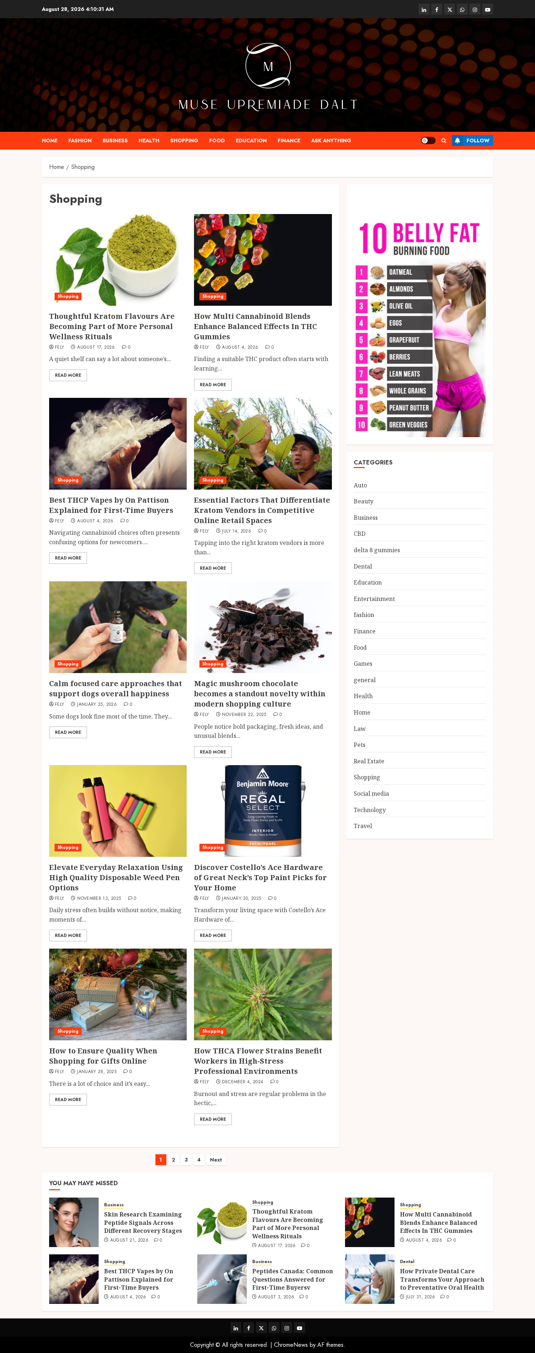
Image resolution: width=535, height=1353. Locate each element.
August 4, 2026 (240, 348)
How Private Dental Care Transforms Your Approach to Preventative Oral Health (442, 1279)
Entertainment (374, 599)
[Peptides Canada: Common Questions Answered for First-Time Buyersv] (222, 1279)
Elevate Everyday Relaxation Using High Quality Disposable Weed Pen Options (116, 877)
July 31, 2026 (420, 1297)
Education (251, 140)
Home (50, 140)
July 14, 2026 (236, 531)
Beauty (363, 502)
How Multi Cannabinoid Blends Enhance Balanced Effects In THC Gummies (255, 326)
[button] (443, 141)
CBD (359, 534)
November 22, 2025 (244, 715)
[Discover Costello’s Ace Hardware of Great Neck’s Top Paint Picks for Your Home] (263, 811)
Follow (478, 140)
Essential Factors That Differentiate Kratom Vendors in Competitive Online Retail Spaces (262, 510)
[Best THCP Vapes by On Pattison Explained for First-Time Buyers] (118, 444)
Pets (359, 745)
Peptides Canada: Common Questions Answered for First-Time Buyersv (292, 1279)
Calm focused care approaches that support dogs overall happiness (115, 689)
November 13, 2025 (99, 899)
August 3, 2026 (276, 1297)
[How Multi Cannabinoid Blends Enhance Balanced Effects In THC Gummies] (263, 260)
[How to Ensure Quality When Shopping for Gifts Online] (118, 994)
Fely (59, 348)
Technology (370, 810)
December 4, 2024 (242, 1082)
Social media (371, 794)
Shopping (184, 140)
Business (115, 140)
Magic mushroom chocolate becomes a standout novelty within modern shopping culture (259, 694)
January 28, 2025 (96, 1072)
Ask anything (331, 140)
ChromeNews (291, 1345)
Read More (68, 375)
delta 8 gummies (377, 550)
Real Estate (369, 761)
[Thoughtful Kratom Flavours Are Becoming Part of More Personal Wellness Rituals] (118, 260)
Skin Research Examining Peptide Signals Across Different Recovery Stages (143, 1222)
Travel (363, 826)
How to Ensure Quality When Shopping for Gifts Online (103, 1056)
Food (217, 140)
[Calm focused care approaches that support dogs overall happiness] (118, 627)
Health (149, 140)
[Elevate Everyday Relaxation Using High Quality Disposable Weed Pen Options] (118, 811)
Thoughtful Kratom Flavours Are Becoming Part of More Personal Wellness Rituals (112, 326)
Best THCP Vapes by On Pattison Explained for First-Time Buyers (111, 505)
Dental (363, 566)
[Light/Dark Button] (428, 140)
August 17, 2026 (96, 348)
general (365, 680)
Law (360, 729)
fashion (80, 140)
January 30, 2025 (241, 899)
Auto (360, 486)
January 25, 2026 (97, 705)
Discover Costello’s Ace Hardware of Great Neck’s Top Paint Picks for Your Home (260, 877)
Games (363, 664)
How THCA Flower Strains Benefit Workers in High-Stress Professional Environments (258, 1061)
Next (216, 1159)
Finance (289, 140)
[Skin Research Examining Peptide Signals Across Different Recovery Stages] (74, 1222)
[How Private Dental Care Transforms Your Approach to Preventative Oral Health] (370, 1279)
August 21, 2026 (129, 1240)
